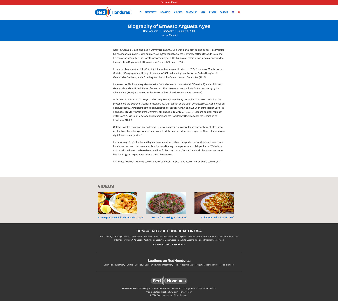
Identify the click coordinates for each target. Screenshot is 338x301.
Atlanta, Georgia (106, 236)
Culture (178, 12)
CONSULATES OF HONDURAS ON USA (169, 231)
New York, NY (129, 240)
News (208, 265)
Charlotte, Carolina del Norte (190, 240)
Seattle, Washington (145, 240)
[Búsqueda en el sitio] (239, 12)
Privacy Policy (186, 292)
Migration (200, 265)
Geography (191, 12)
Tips (223, 265)
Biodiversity (150, 12)
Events (158, 265)
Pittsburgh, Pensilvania (214, 240)
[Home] (113, 12)
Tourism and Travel (169, 2)
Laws (185, 265)
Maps (203, 12)
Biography (165, 12)
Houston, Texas (151, 236)
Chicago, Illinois (122, 236)
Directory (139, 265)
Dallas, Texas (136, 236)
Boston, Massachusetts (166, 240)
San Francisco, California (208, 236)
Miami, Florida (226, 236)
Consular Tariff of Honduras (169, 244)
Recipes (212, 12)
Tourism (224, 12)
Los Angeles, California (185, 236)
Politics (216, 265)
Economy (149, 265)
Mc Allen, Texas (166, 236)
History (178, 265)
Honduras (211, 288)
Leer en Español (169, 35)
